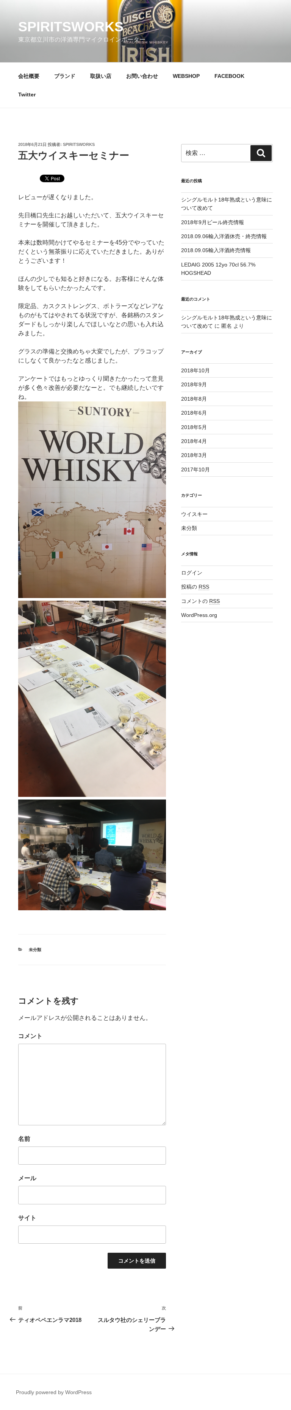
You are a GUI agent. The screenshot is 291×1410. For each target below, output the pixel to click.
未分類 (35, 949)
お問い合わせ (142, 76)
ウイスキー (194, 514)
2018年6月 (194, 413)
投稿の (195, 587)
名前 (24, 1139)
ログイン (191, 573)
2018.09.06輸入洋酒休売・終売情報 (224, 236)
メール (27, 1178)
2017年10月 (195, 469)
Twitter (27, 94)
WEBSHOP (186, 76)
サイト (27, 1218)
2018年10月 (195, 370)
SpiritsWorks (71, 26)
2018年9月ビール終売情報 (212, 222)
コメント (30, 1036)
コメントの (200, 601)
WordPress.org (199, 615)
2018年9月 (194, 384)
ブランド (64, 76)
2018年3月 (194, 455)
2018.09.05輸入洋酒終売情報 (216, 250)
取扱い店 (100, 76)
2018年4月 (194, 441)
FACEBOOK (229, 76)
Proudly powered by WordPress (54, 1392)
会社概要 (28, 76)
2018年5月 (194, 427)
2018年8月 (194, 399)
